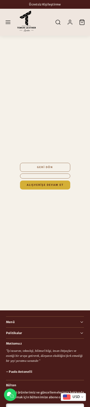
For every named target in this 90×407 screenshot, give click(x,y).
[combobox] (73, 397)
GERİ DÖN (45, 167)
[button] (8, 22)
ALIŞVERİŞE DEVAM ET (45, 185)
